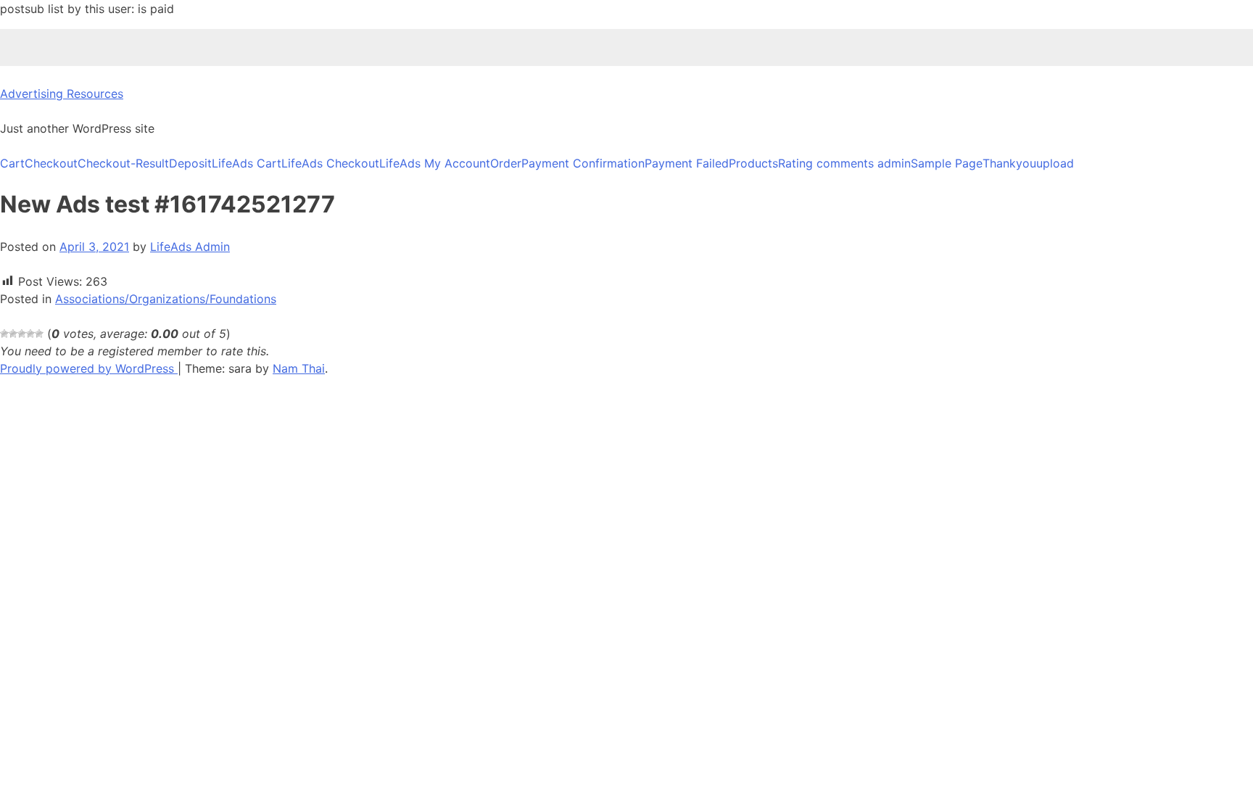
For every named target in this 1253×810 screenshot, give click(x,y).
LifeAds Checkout (330, 163)
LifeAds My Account (434, 163)
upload (1055, 163)
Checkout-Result (123, 163)
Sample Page (947, 163)
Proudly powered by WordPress (89, 368)
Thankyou (1009, 163)
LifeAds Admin (190, 246)
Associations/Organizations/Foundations (165, 299)
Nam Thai (299, 368)
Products (753, 163)
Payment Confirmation (583, 163)
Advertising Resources (61, 93)
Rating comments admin (844, 163)
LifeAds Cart (246, 163)
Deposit (190, 163)
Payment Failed (687, 163)
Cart (12, 163)
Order (505, 163)
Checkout (51, 163)
